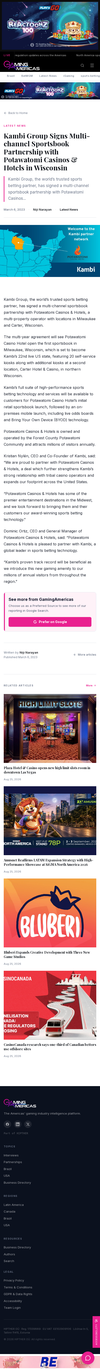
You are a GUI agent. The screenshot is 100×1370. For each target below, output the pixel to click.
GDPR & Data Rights (18, 1294)
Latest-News (48, 75)
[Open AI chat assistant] (87, 1358)
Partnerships (13, 1162)
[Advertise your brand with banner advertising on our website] (50, 1362)
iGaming (68, 75)
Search (9, 1261)
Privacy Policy (14, 1280)
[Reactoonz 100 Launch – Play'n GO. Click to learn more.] (50, 26)
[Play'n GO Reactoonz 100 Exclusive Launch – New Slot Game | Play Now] (50, 90)
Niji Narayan (42, 209)
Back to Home (18, 113)
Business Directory (17, 1182)
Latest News (69, 209)
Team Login (12, 1307)
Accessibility (13, 1301)
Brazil (11, 75)
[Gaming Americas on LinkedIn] (17, 1124)
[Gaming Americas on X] (28, 1124)
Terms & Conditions (18, 1287)
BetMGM (27, 75)
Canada (9, 1211)
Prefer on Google (53, 622)
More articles (87, 654)
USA (7, 1175)
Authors (9, 1254)
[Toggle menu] (92, 65)
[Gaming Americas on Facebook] (7, 1124)
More (89, 685)
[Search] (82, 65)
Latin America (14, 1205)
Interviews (11, 1155)
